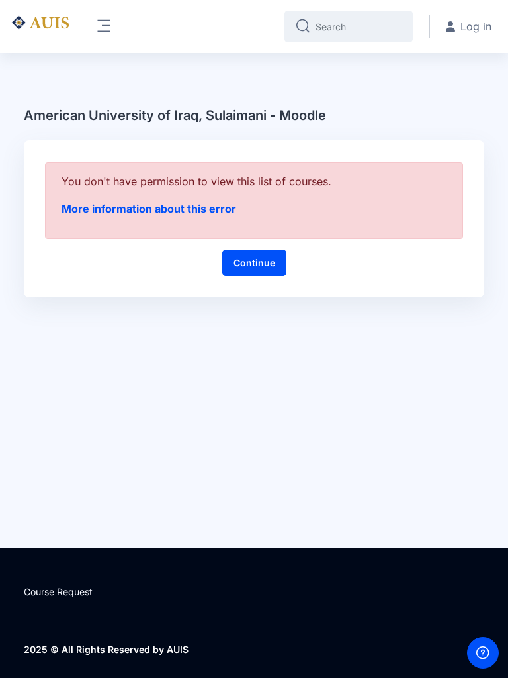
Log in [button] (475, 26)
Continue (254, 262)
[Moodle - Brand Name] (40, 26)
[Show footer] (483, 653)
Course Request (58, 591)
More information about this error (149, 208)
